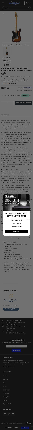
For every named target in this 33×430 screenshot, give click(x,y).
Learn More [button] (16, 231)
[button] (28, 196)
